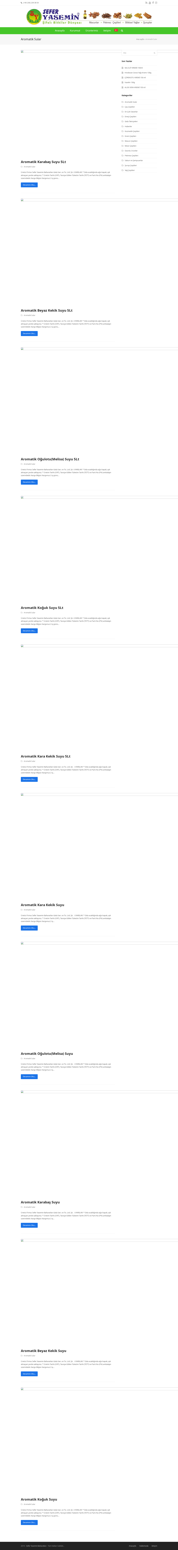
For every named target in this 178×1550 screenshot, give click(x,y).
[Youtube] (150, 2)
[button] (122, 30)
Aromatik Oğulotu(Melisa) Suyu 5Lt (50, 459)
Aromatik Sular (29, 167)
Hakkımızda (143, 1546)
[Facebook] (153, 2)
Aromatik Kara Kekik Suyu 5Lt (45, 756)
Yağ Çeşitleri (130, 170)
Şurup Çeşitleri (131, 165)
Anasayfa (132, 1546)
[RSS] (146, 2)
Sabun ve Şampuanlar (134, 160)
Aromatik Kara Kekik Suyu (42, 904)
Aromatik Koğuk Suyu (39, 1499)
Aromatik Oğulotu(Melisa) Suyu (47, 1053)
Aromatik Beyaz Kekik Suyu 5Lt (46, 310)
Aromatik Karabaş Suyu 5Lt (43, 161)
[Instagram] (156, 2)
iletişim (154, 1546)
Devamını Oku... (29, 185)
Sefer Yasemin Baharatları (36, 1546)
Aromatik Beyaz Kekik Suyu (43, 1350)
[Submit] (154, 53)
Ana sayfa (140, 39)
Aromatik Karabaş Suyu (40, 1202)
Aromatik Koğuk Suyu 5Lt (42, 607)
